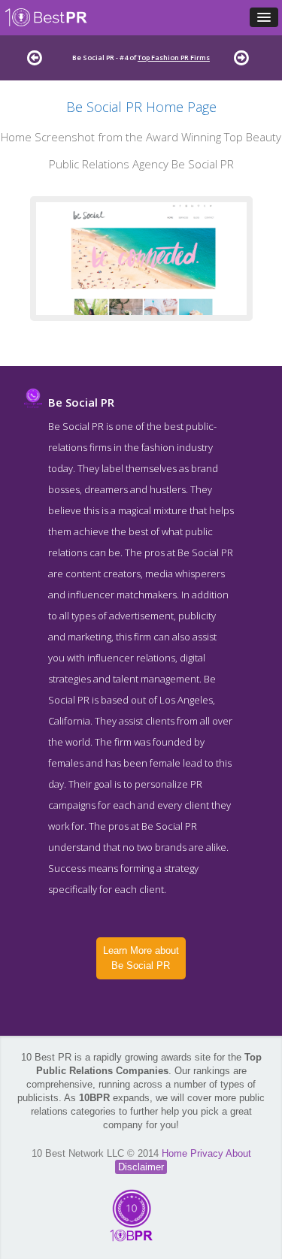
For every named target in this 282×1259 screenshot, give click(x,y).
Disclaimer (141, 1167)
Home (176, 1153)
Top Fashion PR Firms (174, 57)
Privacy (208, 1153)
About (238, 1153)
